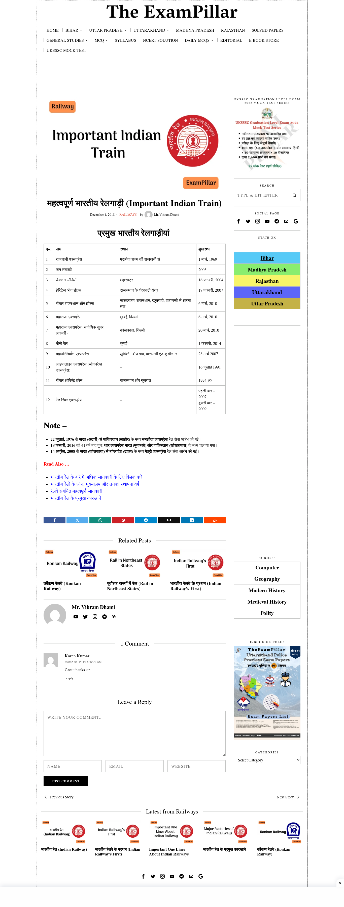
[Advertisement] (172, 81)
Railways (128, 214)
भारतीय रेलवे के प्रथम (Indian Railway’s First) (195, 586)
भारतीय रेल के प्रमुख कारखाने (224, 849)
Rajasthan (267, 281)
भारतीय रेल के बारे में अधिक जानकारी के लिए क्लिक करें (96, 477)
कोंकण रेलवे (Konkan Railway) (62, 586)
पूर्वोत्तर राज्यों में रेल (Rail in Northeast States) (130, 586)
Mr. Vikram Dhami (166, 214)
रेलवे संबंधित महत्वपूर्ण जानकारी (76, 491)
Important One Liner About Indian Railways (169, 851)
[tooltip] (54, 520)
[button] (294, 195)
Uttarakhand (267, 292)
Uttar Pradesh (267, 303)
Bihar (267, 258)
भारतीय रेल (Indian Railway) (64, 849)
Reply (69, 678)
